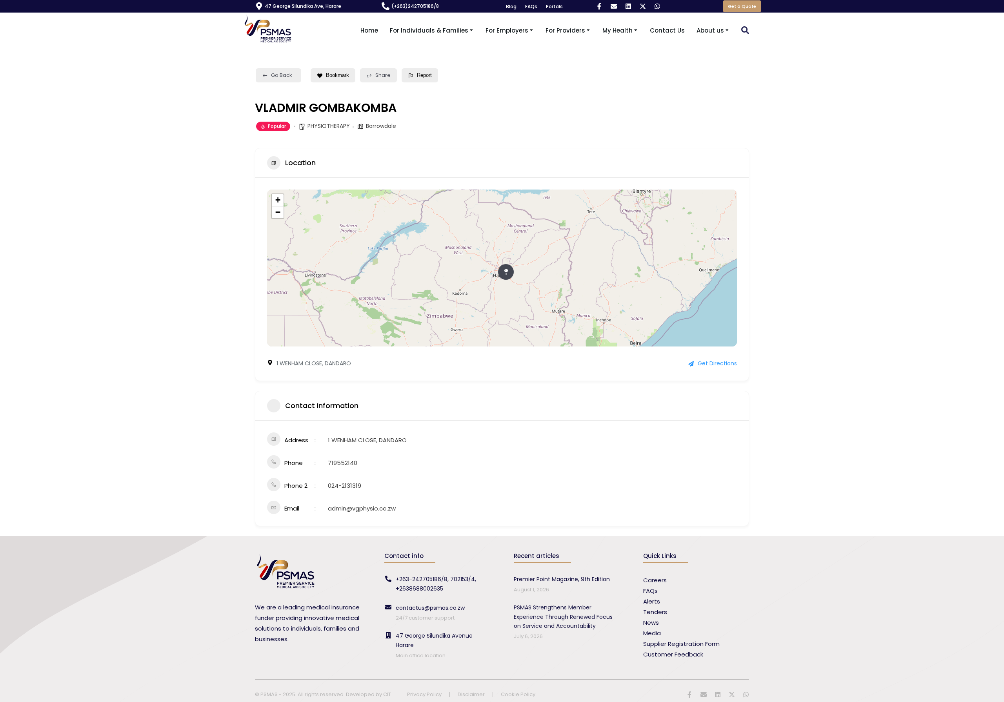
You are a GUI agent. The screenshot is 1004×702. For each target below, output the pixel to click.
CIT (387, 694)
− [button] (277, 212)
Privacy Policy (424, 694)
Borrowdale (381, 126)
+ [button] (277, 200)
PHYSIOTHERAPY (328, 126)
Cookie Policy (518, 694)
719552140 (342, 463)
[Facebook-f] (599, 6)
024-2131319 (344, 485)
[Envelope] (613, 6)
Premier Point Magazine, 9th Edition (562, 579)
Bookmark (337, 75)
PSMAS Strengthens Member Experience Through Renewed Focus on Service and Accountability (563, 617)
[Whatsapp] (657, 6)
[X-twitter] (643, 6)
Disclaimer (471, 694)
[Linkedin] (628, 6)
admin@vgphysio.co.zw (362, 508)
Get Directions (717, 363)
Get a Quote (742, 6)
